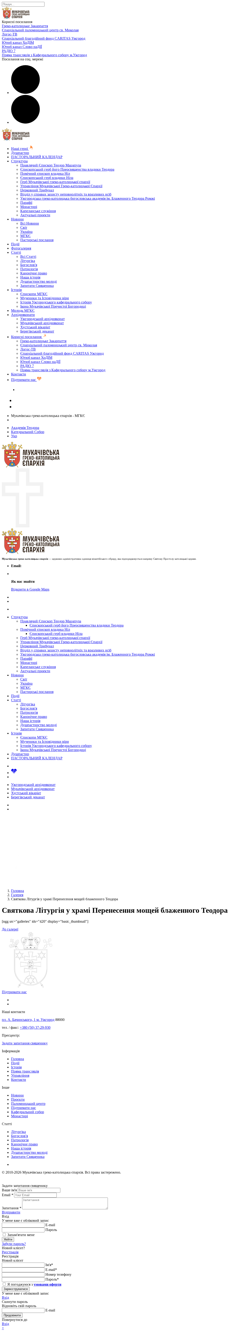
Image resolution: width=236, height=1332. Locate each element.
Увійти (8, 1239)
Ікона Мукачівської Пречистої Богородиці (53, 306)
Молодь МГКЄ (23, 310)
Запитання (11, 1208)
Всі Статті (28, 257)
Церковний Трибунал (37, 190)
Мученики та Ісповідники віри (44, 298)
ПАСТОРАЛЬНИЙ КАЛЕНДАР (36, 157)
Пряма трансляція (25, 1071)
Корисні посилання (26, 337)
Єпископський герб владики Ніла (46, 178)
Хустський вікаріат (35, 327)
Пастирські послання (36, 240)
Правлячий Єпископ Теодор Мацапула (50, 165)
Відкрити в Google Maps (30, 589)
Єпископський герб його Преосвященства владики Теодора (67, 169)
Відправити (11, 1212)
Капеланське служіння (38, 211)
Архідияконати (23, 315)
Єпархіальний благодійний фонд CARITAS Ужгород (43, 38)
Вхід (5, 1297)
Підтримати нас (24, 380)
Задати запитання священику (40, 390)
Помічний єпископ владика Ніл (45, 173)
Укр (14, 436)
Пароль (51, 1230)
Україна (26, 232)
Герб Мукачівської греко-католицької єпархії (55, 182)
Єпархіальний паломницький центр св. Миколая (40, 30)
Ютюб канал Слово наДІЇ (22, 47)
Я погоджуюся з (33, 1284)
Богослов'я (28, 265)
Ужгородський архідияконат (42, 319)
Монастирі (28, 207)
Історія (16, 290)
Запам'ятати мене (20, 1235)
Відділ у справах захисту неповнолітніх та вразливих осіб (65, 194)
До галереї (10, 929)
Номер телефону (58, 1274)
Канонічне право (33, 273)
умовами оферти (47, 1284)
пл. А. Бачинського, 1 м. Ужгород (28, 1020)
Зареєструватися (16, 1289)
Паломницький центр (28, 1104)
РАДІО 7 (8, 51)
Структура (19, 161)
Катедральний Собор (27, 432)
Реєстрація (10, 1252)
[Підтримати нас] (14, 773)
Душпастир (20, 153)
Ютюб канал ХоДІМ (18, 43)
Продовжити (12, 1315)
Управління (20, 1075)
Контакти (18, 374)
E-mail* (51, 1270)
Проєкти (18, 1099)
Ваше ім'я (9, 1190)
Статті (16, 252)
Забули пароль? (14, 1244)
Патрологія (29, 269)
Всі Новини (29, 223)
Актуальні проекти (35, 215)
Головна (17, 1059)
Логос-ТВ (9, 34)
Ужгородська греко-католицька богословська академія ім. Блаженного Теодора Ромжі (87, 198)
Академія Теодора (25, 428)
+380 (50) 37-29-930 (35, 1027)
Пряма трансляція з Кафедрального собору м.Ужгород (44, 55)
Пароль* (52, 1279)
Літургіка (27, 261)
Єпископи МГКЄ (33, 294)
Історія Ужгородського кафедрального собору (56, 302)
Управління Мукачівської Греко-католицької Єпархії (61, 186)
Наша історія (30, 277)
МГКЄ (25, 236)
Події (15, 244)
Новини (17, 219)
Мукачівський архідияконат (42, 323)
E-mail (50, 1225)
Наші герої (20, 149)
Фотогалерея (21, 248)
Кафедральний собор (27, 1112)
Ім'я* (49, 1265)
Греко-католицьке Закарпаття (25, 26)
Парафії (26, 203)
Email (7, 1195)
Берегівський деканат (37, 331)
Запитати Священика (37, 286)
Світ (23, 227)
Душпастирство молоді (38, 281)
